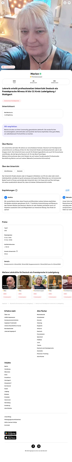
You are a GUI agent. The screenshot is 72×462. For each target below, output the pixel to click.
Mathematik (41, 314)
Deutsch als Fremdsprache (45, 348)
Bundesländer (8, 328)
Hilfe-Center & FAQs (10, 422)
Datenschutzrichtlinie (11, 320)
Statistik (40, 351)
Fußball (39, 339)
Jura (38, 342)
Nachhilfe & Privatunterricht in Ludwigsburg (21, 303)
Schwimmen (40, 317)
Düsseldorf (7, 383)
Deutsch (39, 331)
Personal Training (42, 353)
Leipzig (6, 391)
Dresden (7, 397)
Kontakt (7, 425)
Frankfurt (7, 377)
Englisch (39, 325)
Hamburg (7, 369)
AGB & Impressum (9, 317)
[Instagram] (39, 446)
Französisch (41, 334)
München (7, 372)
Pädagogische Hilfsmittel (12, 419)
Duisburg (7, 405)
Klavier (39, 320)
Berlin (6, 366)
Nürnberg (7, 402)
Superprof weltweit (10, 323)
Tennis (39, 345)
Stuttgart (7, 380)
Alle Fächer (40, 356)
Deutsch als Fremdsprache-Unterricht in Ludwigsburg (49, 303)
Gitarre (39, 328)
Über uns (7, 314)
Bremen (6, 394)
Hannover (7, 400)
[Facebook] (33, 446)
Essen (6, 388)
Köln (5, 374)
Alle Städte (8, 408)
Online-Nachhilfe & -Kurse (12, 325)
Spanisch (40, 337)
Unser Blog (7, 416)
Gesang (39, 323)
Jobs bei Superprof (10, 331)
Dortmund (7, 386)
